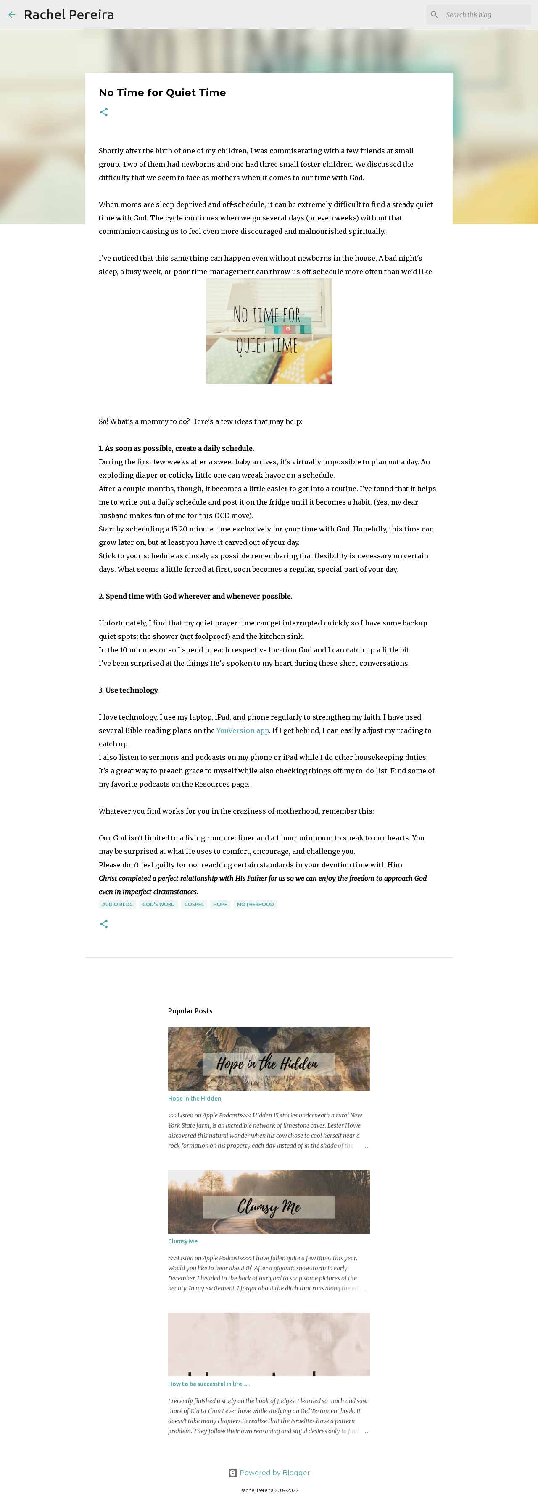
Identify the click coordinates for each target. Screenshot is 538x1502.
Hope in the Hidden (194, 1098)
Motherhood (255, 904)
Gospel (194, 904)
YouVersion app (242, 730)
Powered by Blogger (274, 1473)
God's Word (158, 904)
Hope (220, 904)
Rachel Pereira (69, 14)
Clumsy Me (183, 1241)
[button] (104, 112)
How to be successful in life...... (209, 1384)
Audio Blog (117, 904)
